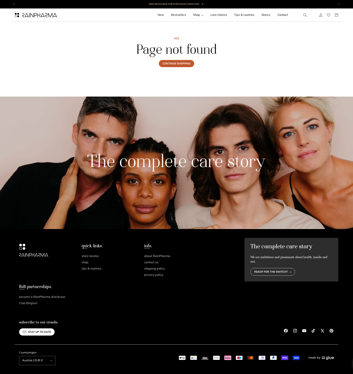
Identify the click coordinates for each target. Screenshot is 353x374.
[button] (305, 15)
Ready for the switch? (271, 272)
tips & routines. (92, 268)
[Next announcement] (339, 4)
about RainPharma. (157, 256)
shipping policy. (154, 268)
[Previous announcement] (14, 4)
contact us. (151, 262)
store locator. (91, 256)
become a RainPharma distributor (42, 297)
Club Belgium (28, 303)
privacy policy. (154, 275)
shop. (85, 262)
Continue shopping (176, 63)
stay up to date (39, 332)
